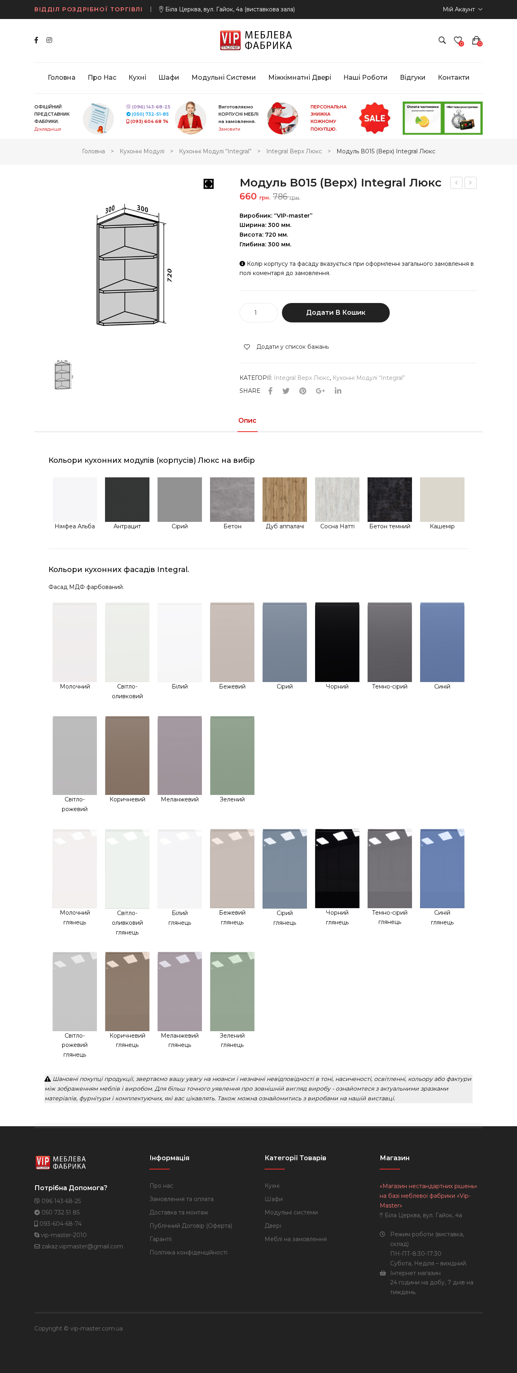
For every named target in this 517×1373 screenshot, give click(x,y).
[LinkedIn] (338, 391)
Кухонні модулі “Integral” (215, 151)
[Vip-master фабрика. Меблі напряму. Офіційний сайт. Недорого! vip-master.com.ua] (258, 40)
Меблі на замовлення (296, 1239)
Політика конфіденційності (188, 1252)
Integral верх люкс (294, 151)
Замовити (229, 129)
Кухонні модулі (142, 151)
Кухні (272, 1185)
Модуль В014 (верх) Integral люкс (456, 184)
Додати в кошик (336, 312)
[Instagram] (49, 40)
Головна (93, 151)
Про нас (161, 1185)
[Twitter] (286, 391)
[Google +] (320, 391)
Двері (273, 1225)
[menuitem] (62, 77)
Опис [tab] (247, 420)
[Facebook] (36, 40)
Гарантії (160, 1239)
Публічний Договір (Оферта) (190, 1225)
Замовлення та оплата (181, 1199)
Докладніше (47, 129)
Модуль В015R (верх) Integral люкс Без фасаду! (471, 184)
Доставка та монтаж (178, 1212)
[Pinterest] (302, 391)
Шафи (274, 1199)
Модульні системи (291, 1212)
